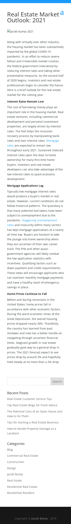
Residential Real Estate (22, 487)
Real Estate (14, 480)
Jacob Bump (15, 474)
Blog (10, 449)
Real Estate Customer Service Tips (29, 399)
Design (11, 468)
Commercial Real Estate (22, 455)
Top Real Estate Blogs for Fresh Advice (32, 405)
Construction (15, 462)
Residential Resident (20, 493)
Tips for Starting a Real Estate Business (33, 422)
